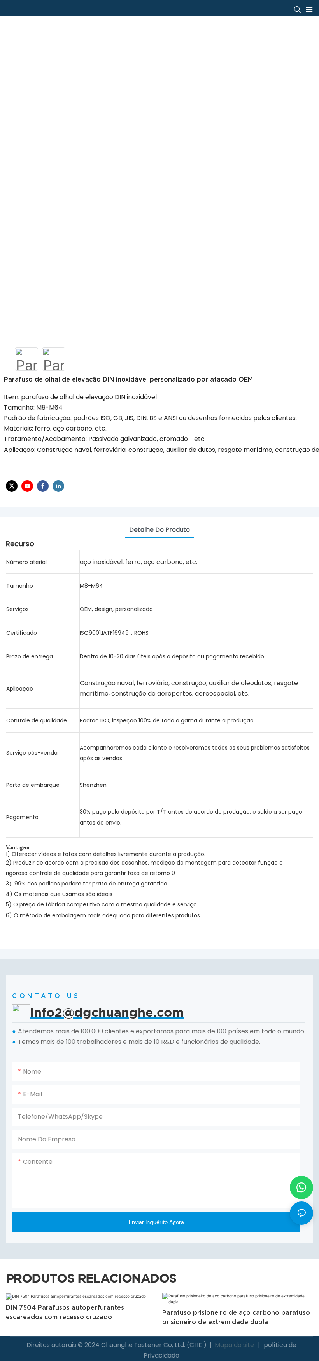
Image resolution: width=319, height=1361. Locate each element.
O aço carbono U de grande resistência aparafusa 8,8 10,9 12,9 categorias (227, 1312)
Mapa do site (234, 1344)
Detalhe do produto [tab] (159, 529)
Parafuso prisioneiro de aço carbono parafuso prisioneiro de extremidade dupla (82, 1317)
